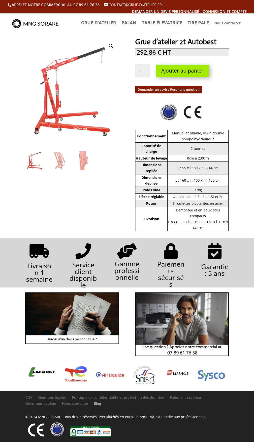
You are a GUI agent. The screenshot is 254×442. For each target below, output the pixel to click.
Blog (97, 403)
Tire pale (198, 23)
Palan (129, 23)
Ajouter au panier (182, 70)
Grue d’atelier (98, 23)
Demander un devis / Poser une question (168, 89)
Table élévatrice (162, 23)
